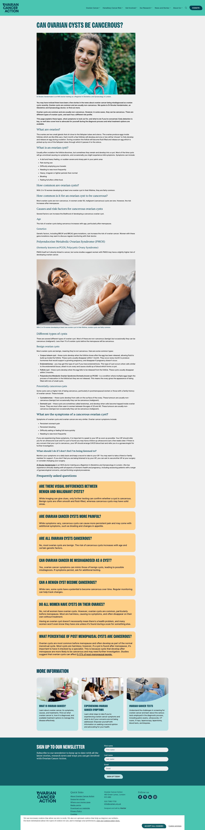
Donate (196, 8)
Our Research (145, 8)
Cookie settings (175, 826)
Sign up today (113, 776)
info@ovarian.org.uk (112, 804)
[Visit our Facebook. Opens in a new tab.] (140, 797)
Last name (108, 755)
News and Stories (162, 8)
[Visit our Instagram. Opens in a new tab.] (155, 797)
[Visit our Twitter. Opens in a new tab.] (145, 797)
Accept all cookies (154, 826)
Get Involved (130, 8)
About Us (177, 8)
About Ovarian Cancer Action (82, 796)
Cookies (73, 814)
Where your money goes (80, 802)
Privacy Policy (76, 811)
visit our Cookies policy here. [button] (108, 821)
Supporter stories (77, 799)
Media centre (75, 805)
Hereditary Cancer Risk (112, 8)
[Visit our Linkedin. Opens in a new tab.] (150, 797)
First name (108, 746)
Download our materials (80, 808)
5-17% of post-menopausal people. (94, 654)
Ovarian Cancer (92, 8)
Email (106, 764)
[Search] (186, 8)
